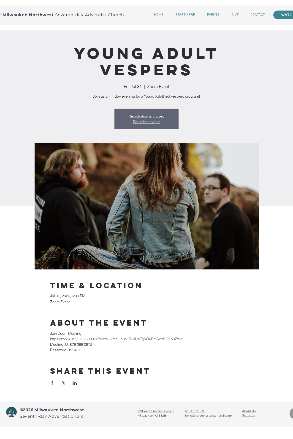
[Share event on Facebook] (52, 383)
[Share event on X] (63, 383)
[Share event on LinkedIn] (75, 383)
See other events (146, 121)
